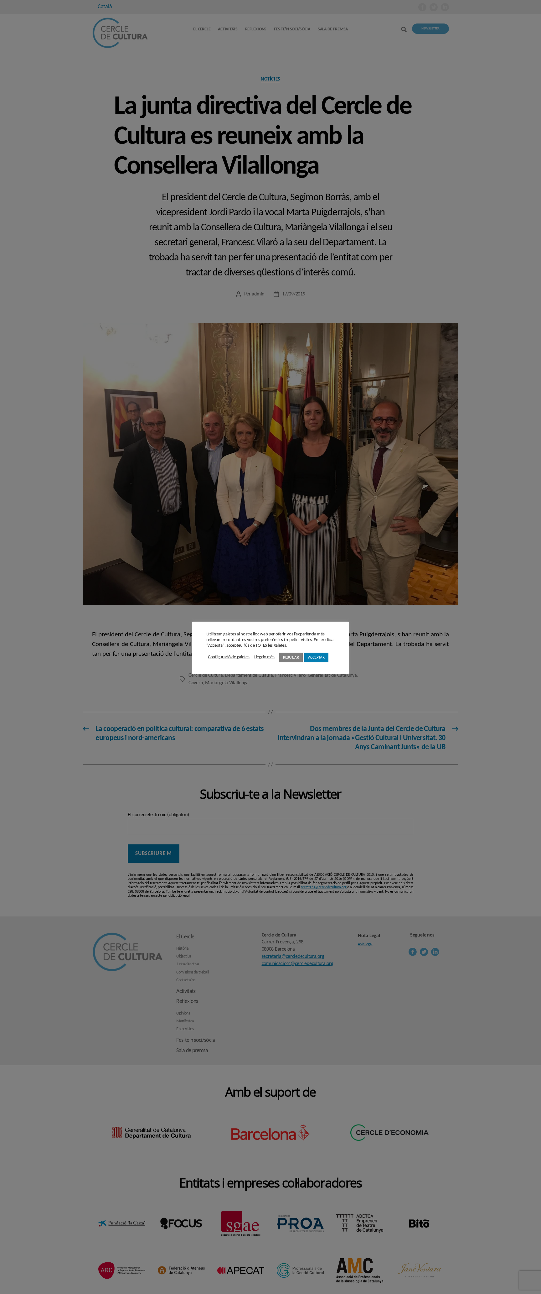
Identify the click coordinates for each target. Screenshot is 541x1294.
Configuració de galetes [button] (229, 657)
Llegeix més (264, 657)
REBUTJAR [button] (291, 657)
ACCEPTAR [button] (316, 657)
